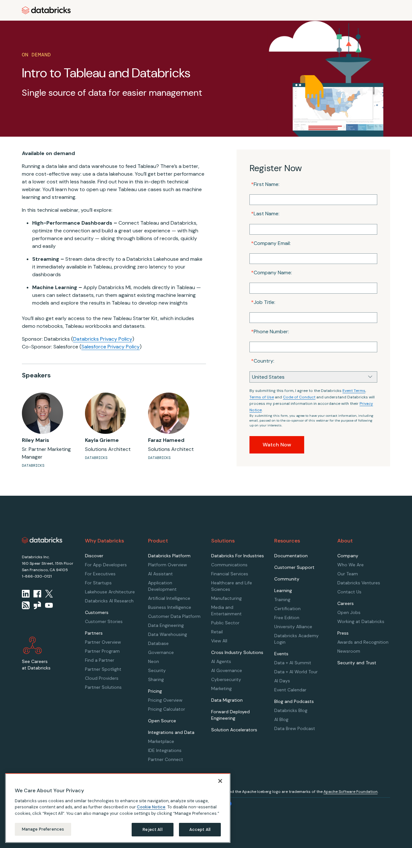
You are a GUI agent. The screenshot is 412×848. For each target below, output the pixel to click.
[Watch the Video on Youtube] (49, 605)
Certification (287, 608)
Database (158, 643)
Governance (161, 652)
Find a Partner (99, 660)
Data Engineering (166, 625)
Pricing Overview (165, 700)
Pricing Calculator (166, 709)
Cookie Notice (151, 807)
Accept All (200, 829)
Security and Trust (356, 663)
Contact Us (349, 592)
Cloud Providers (101, 678)
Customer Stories (104, 621)
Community (286, 579)
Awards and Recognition (363, 642)
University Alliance (293, 626)
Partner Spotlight (103, 669)
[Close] (220, 781)
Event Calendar (290, 690)
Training (282, 599)
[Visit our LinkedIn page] (26, 594)
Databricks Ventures (358, 583)
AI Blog (281, 719)
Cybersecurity (226, 679)
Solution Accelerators (234, 730)
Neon (153, 661)
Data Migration (227, 700)
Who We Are (350, 565)
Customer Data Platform (174, 616)
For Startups (98, 583)
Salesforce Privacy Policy (110, 346)
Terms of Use (261, 397)
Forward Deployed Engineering (230, 715)
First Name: (265, 184)
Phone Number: (270, 331)
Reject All (152, 829)
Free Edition (286, 617)
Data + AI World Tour (296, 672)
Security (157, 670)
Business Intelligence (169, 607)
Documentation (291, 556)
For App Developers (106, 565)
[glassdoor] (37, 605)
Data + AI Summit (292, 663)
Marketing (221, 688)
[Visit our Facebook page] (37, 594)
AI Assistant (160, 574)
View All (219, 641)
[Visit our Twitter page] (49, 594)
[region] (117, 808)
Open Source (162, 721)
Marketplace (161, 741)
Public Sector (225, 623)
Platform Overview (167, 565)
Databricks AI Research (109, 601)
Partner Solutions (103, 687)
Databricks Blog (290, 710)
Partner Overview (103, 642)
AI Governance (226, 670)
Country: (262, 360)
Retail (217, 632)
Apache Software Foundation (350, 791)
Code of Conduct (299, 397)
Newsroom (348, 651)
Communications (229, 565)
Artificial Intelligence (169, 598)
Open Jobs (348, 612)
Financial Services (229, 574)
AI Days (282, 681)
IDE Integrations (165, 750)
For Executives (100, 574)
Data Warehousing (167, 634)
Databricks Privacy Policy (102, 339)
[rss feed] (26, 605)
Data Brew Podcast (294, 728)
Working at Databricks (360, 621)
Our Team (347, 574)
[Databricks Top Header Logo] (46, 10)
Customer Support (294, 567)
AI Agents (221, 661)
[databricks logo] (42, 540)
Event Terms (353, 390)
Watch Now (277, 444)
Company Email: (271, 243)
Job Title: (263, 302)
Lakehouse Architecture (110, 592)
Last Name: (265, 213)
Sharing (156, 679)
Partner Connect (165, 759)
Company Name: (271, 272)
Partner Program (102, 651)
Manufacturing (226, 598)
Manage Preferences (43, 829)
